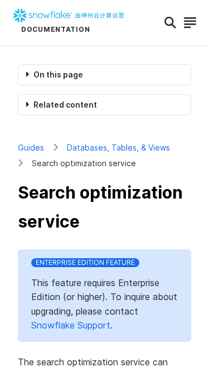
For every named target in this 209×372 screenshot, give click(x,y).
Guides (31, 147)
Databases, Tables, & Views (118, 147)
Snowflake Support (70, 325)
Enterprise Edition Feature (85, 262)
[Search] (170, 22)
